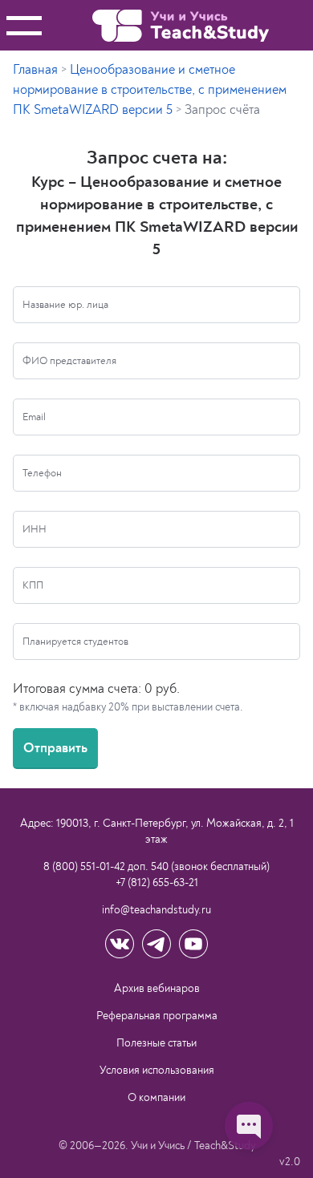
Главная (35, 70)
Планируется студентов (75, 641)
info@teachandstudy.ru (156, 910)
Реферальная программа (156, 1015)
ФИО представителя (69, 360)
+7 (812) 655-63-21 (157, 882)
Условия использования (157, 1070)
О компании (156, 1097)
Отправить (55, 747)
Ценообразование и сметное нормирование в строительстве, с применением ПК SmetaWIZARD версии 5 (150, 90)
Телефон (42, 473)
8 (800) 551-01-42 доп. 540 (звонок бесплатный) (156, 866)
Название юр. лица (65, 304)
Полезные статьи (156, 1043)
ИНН (34, 529)
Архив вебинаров (157, 988)
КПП (32, 585)
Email (34, 417)
